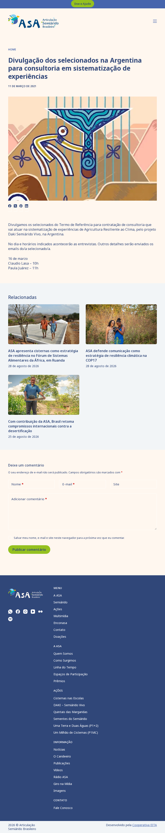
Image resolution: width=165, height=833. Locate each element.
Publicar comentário (29, 549)
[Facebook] (10, 206)
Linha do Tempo (64, 667)
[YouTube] (33, 611)
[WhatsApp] (10, 611)
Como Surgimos (64, 660)
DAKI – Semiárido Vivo (69, 705)
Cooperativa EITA (144, 825)
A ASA (57, 595)
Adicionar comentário (29, 499)
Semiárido (60, 602)
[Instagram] (25, 611)
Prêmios (59, 681)
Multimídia (60, 616)
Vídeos (58, 770)
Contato (59, 630)
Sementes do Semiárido (70, 719)
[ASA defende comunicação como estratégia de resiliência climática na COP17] (121, 324)
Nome (17, 484)
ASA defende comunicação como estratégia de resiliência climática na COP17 (116, 355)
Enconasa (60, 623)
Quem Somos (63, 653)
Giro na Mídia (62, 784)
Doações (59, 637)
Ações (57, 609)
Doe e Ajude (82, 4)
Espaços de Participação (70, 674)
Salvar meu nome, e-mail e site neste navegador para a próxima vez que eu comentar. (69, 538)
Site (116, 484)
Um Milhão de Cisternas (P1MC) (75, 732)
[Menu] (155, 21)
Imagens (59, 791)
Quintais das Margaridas (70, 712)
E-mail (68, 484)
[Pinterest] (21, 206)
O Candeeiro (62, 756)
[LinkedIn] (26, 206)
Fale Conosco (63, 808)
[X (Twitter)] (15, 206)
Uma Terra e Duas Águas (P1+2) (75, 726)
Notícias (59, 749)
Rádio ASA (60, 777)
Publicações (61, 763)
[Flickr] (40, 611)
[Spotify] (10, 619)
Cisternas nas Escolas (68, 698)
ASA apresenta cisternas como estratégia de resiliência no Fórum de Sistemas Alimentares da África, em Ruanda (43, 355)
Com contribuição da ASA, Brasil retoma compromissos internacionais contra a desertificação (41, 426)
